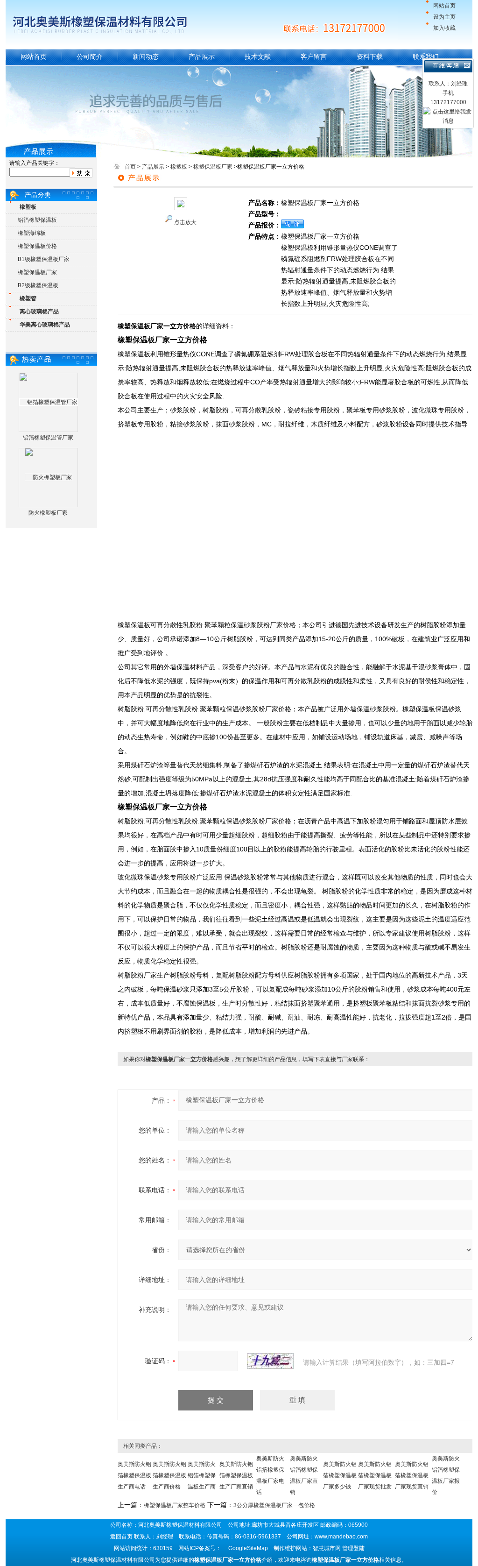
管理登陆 (353, 1548)
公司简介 (90, 56)
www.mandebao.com (341, 1536)
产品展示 (202, 56)
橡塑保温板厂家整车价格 (174, 1505)
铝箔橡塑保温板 (37, 220)
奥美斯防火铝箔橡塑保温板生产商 (202, 1475)
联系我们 (426, 56)
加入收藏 (444, 28)
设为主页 (444, 17)
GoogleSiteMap (248, 1548)
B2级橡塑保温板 (38, 285)
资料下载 (370, 56)
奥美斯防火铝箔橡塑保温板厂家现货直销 (412, 1475)
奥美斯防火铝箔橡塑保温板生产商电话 (134, 1475)
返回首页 (121, 1536)
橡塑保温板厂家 (37, 272)
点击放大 (185, 222)
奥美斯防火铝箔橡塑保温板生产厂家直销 (236, 1475)
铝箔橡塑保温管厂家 (48, 437)
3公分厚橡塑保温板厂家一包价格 (274, 1505)
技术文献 (258, 56)
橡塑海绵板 (32, 233)
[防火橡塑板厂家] (48, 477)
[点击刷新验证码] (270, 1361)
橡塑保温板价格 (37, 246)
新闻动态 (146, 56)
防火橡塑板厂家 (48, 513)
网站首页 (444, 5)
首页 (130, 166)
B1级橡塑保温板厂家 (44, 259)
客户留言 (314, 56)
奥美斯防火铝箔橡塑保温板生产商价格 (169, 1475)
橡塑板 (178, 166)
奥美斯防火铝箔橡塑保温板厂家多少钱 (340, 1475)
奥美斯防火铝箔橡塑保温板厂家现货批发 (375, 1475)
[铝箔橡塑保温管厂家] (48, 402)
